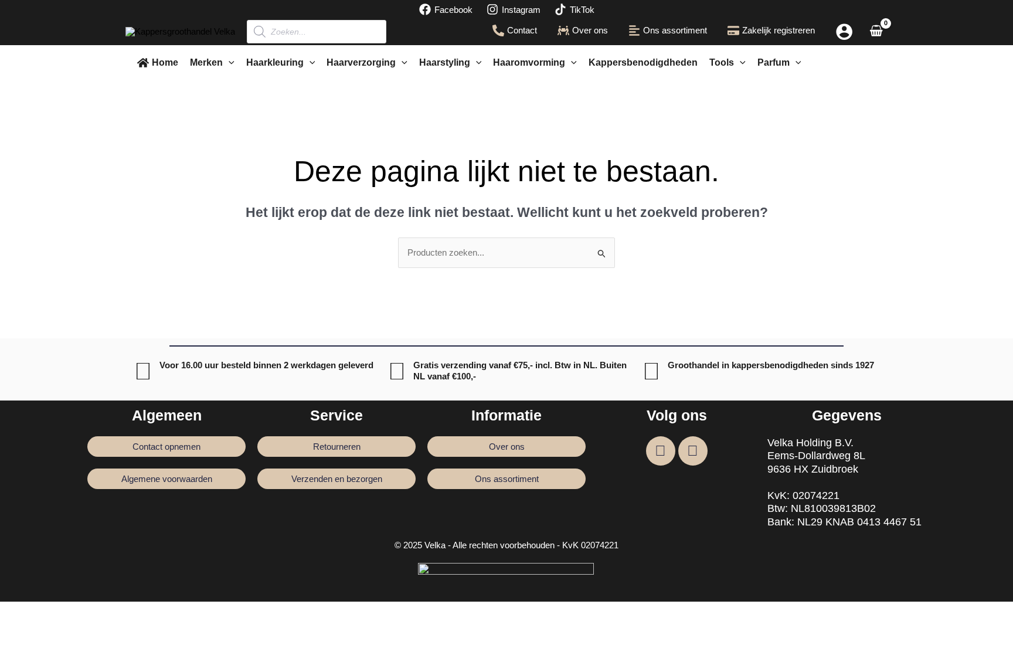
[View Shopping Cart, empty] (876, 32)
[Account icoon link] (844, 31)
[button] (228, 63)
